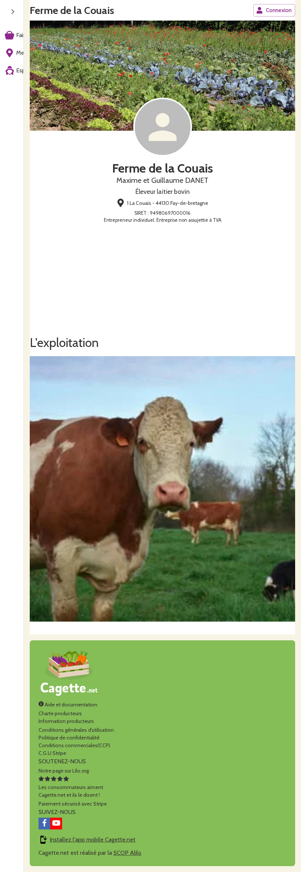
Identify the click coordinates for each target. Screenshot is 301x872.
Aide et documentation (70, 704)
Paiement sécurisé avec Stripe (73, 803)
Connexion (278, 10)
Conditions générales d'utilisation (76, 730)
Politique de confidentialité (69, 737)
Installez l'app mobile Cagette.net (92, 839)
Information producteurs (66, 721)
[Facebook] (44, 823)
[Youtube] (56, 823)
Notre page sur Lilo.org (64, 770)
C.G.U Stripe (52, 753)
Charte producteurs (60, 713)
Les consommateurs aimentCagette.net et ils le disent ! (71, 791)
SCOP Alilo (127, 852)
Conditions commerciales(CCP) (74, 745)
